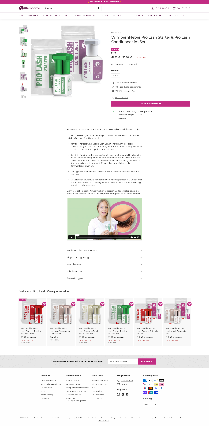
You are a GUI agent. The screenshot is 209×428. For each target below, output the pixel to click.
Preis (113, 52)
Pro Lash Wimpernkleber (51, 291)
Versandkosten (121, 97)
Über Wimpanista (48, 380)
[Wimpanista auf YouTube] (127, 394)
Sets (67, 15)
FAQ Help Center (73, 384)
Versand (133, 64)
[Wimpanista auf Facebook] (123, 394)
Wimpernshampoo (85, 15)
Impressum (97, 398)
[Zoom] (66, 61)
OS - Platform (98, 394)
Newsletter (46, 398)
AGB (94, 387)
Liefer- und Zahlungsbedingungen (76, 399)
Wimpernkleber (51, 15)
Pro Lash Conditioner (106, 143)
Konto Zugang (47, 394)
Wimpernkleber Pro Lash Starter (121, 157)
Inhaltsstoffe (74, 271)
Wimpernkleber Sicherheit (77, 387)
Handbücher (155, 15)
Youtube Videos (73, 394)
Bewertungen (75, 278)
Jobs (43, 391)
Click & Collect (177, 15)
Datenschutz (97, 391)
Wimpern (33, 15)
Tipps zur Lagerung (78, 257)
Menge (115, 70)
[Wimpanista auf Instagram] (118, 394)
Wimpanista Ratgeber (76, 391)
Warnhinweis (74, 264)
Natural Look (121, 15)
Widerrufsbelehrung (100, 384)
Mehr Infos (122, 118)
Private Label (46, 387)
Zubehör (139, 15)
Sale (21, 15)
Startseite (115, 33)
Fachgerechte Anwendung (82, 250)
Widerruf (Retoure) (100, 380)
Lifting (104, 15)
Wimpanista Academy (51, 384)
